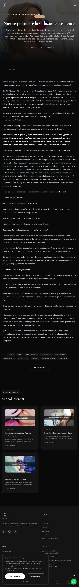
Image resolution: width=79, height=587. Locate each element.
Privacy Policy (46, 582)
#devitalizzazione (9, 358)
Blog (9, 14)
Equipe (44, 527)
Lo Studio (45, 524)
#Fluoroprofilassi (23, 358)
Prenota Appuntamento (50, 538)
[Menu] (75, 5)
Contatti (45, 535)
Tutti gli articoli (10, 69)
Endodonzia (39, 17)
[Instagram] (9, 531)
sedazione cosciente (61, 85)
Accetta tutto (15, 576)
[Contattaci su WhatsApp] (74, 582)
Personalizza (25, 581)
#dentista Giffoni (46, 354)
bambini (9, 257)
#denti (20, 354)
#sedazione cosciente (48, 358)
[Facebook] (4, 531)
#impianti (35, 358)
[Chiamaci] (74, 574)
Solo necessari (36, 576)
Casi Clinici (45, 531)
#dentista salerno (60, 354)
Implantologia (6, 551)
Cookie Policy (9, 570)
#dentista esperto (31, 354)
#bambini (11, 354)
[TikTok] (15, 531)
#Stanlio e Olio (63, 358)
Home (4, 14)
